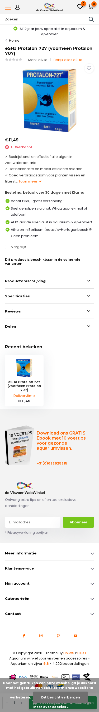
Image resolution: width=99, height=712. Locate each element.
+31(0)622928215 (51, 463)
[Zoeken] (91, 19)
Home (14, 40)
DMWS (68, 652)
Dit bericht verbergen (60, 697)
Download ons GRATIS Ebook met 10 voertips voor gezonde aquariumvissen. (61, 441)
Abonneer (78, 522)
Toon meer (28, 181)
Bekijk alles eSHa (68, 59)
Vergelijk (18, 246)
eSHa (43, 59)
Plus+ (82, 652)
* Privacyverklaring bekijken (26, 532)
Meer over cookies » (51, 707)
